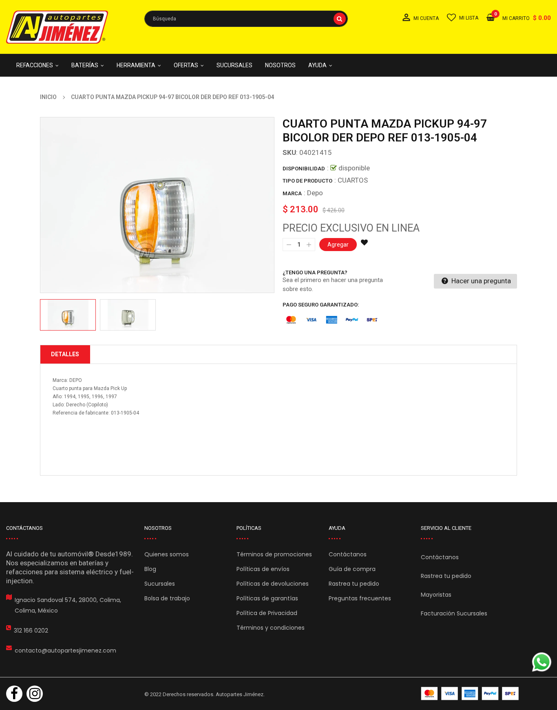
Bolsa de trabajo (167, 598)
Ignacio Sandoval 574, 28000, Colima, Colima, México (68, 605)
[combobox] (246, 19)
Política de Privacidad (267, 613)
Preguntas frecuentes (360, 598)
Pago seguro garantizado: (321, 305)
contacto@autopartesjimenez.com (65, 650)
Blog (150, 569)
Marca (292, 193)
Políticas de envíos (263, 569)
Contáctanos (348, 554)
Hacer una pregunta (480, 281)
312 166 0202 (31, 630)
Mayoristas (436, 595)
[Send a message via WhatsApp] (541, 662)
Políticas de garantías (267, 598)
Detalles (65, 354)
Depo (315, 193)
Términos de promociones (274, 554)
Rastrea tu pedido (354, 584)
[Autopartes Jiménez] (470, 693)
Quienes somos (166, 554)
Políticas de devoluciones (273, 584)
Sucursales (159, 584)
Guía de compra (352, 569)
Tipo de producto (307, 181)
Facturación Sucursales (454, 613)
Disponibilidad (304, 168)
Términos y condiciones (271, 628)
